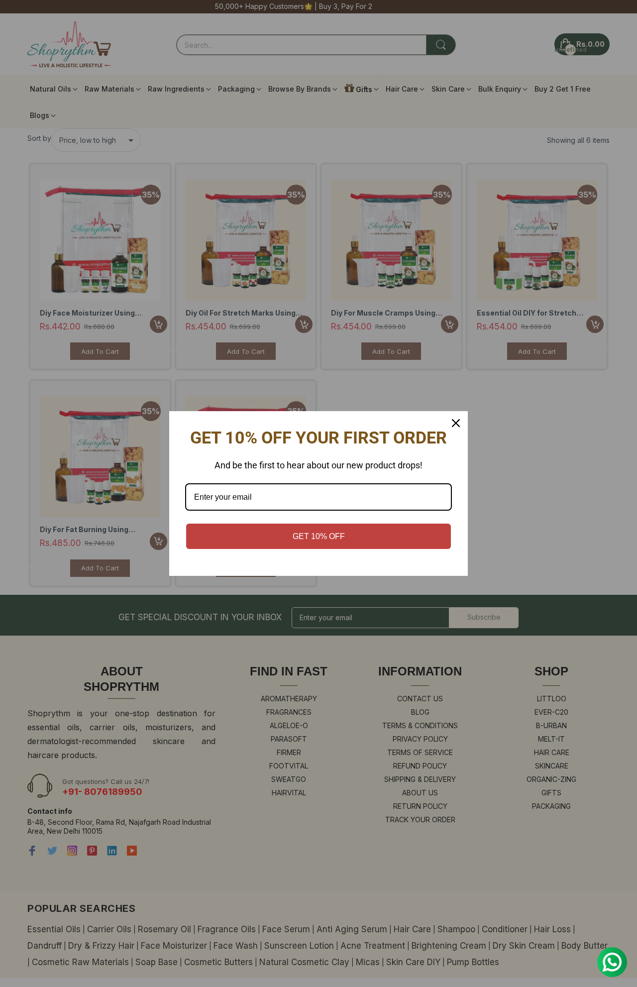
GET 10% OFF (319, 536)
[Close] (456, 423)
